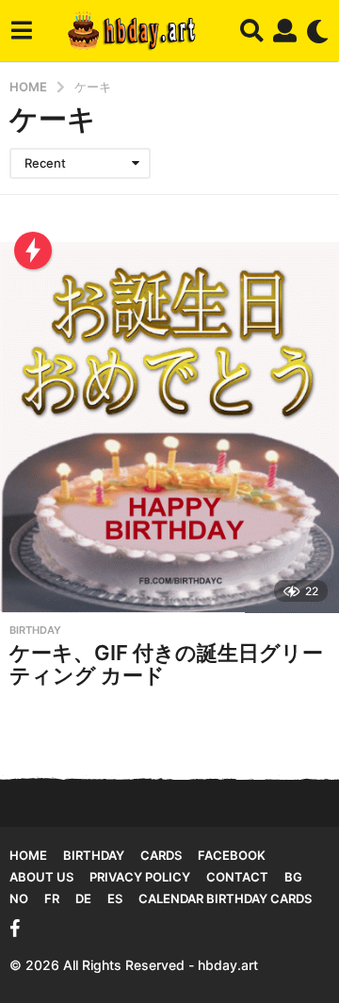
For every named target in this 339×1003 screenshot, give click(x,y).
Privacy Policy (139, 876)
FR (51, 898)
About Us (41, 876)
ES (114, 898)
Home (28, 855)
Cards (161, 855)
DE (83, 898)
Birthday (35, 630)
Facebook (232, 855)
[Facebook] (15, 928)
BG (293, 876)
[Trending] (33, 250)
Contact (237, 876)
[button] (21, 31)
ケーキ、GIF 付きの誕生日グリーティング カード (166, 664)
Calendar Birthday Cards (225, 898)
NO (18, 898)
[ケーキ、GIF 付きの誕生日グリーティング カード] (169, 427)
